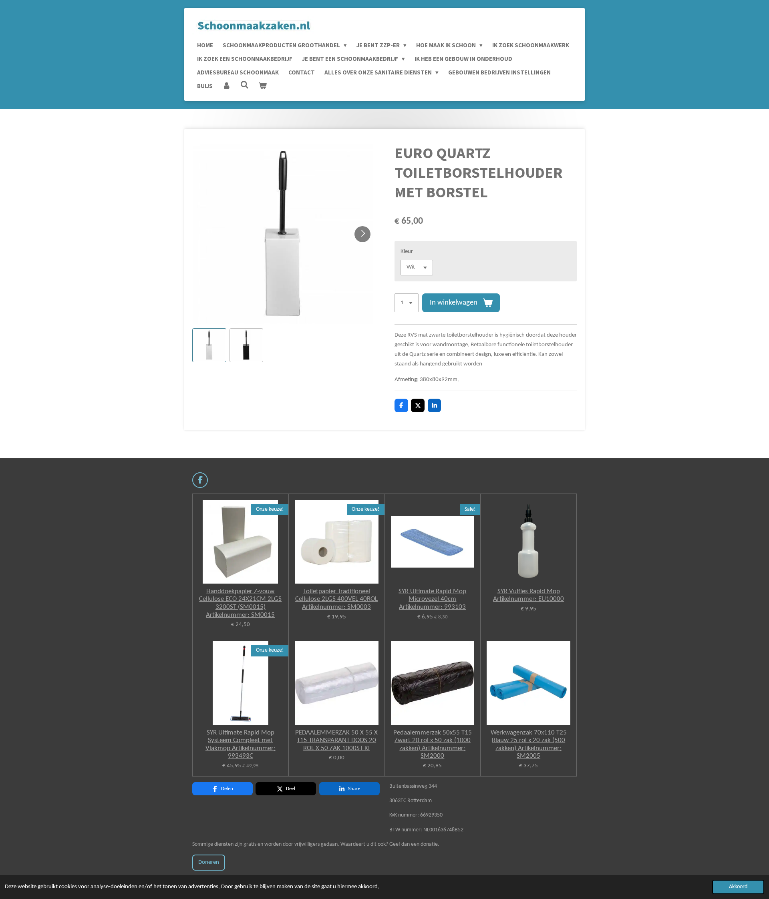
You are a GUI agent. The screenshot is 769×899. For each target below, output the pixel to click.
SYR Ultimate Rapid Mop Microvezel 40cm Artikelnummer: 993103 (432, 599)
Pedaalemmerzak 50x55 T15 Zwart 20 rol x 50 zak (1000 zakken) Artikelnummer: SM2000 (432, 744)
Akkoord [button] (738, 886)
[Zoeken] (245, 85)
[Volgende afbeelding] (362, 234)
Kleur (407, 252)
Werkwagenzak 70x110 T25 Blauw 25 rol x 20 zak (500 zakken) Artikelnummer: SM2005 (529, 744)
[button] (209, 345)
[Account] (226, 86)
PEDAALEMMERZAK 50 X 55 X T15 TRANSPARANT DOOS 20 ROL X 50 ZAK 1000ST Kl (336, 740)
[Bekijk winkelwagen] (263, 86)
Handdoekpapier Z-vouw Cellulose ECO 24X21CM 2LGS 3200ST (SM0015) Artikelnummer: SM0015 (240, 603)
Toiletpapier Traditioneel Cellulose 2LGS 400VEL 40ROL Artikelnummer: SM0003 (336, 599)
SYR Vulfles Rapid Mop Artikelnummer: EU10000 (528, 595)
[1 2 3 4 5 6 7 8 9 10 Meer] (407, 302)
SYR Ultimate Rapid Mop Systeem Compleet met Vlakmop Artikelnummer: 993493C (240, 744)
